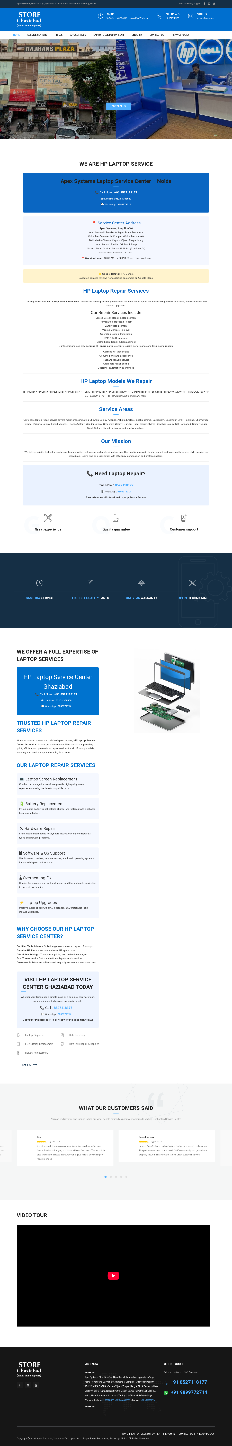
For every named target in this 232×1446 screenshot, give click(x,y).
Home (16, 35)
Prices (59, 35)
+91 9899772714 (148, 1400)
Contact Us (157, 35)
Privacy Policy (180, 35)
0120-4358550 (123, 198)
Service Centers (37, 35)
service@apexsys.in (206, 18)
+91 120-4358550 (123, 1400)
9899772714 (124, 204)
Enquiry (137, 35)
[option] (167, 690)
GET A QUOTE (29, 1065)
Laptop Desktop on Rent (108, 35)
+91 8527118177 (172, 18)
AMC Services (78, 35)
